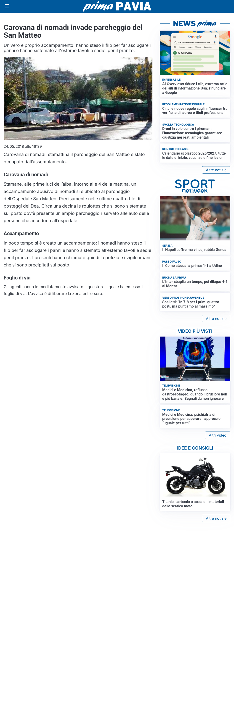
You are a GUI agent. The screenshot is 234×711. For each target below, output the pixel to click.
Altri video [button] (217, 435)
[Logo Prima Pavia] (117, 6)
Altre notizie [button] (216, 170)
